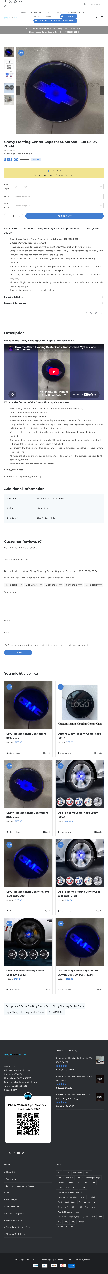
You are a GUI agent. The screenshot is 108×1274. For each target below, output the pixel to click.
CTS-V (82, 1187)
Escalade (92, 1197)
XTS (73, 1222)
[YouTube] (18, 1153)
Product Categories (15, 1213)
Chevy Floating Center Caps (68, 1006)
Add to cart (65, 216)
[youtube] (20, 1)
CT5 (93, 1182)
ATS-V (66, 1173)
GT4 (67, 1207)
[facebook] (5, 1)
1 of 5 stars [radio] (11, 584)
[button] (54, 297)
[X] (91, 313)
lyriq (93, 1207)
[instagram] (15, 1)
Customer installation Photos (20, 1186)
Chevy (15, 1012)
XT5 (59, 1222)
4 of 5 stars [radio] (71, 584)
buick (88, 1173)
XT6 (66, 1222)
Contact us (11, 1179)
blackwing (77, 1173)
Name (8, 620)
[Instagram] (14, 1153)
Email (8, 632)
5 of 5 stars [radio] (91, 584)
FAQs (8, 1193)
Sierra (85, 1217)
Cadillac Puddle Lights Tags (88, 1178)
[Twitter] (10, 1153)
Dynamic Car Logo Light (68, 1197)
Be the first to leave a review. (18, 153)
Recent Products (14, 1220)
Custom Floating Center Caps (70, 1192)
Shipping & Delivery (15, 1234)
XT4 (100, 1217)
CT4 (77, 1182)
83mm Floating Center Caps (35, 1006)
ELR (82, 1197)
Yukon (81, 1222)
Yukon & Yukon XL (65, 1227)
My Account (11, 1199)
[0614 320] (12, 17)
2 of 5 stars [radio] (32, 584)
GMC (60, 1207)
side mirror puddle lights (68, 1217)
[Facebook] (86, 313)
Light (74, 1207)
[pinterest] (5, 6)
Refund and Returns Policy (18, 1227)
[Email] (101, 313)
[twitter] (10, 1)
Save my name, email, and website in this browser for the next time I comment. (48, 645)
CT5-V (60, 1187)
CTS (74, 1187)
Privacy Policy (12, 1206)
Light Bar (84, 1207)
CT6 (68, 1187)
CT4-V (85, 1182)
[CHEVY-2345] (60, 90)
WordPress (88, 1260)
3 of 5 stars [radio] (51, 584)
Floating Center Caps (32, 1012)
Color (7, 196)
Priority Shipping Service (68, 1212)
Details (47, 753)
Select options (14, 753)
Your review (11, 592)
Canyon (61, 1182)
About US (10, 1172)
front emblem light (87, 1202)
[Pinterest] (96, 313)
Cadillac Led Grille (65, 1178)
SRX (93, 1217)
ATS (59, 1173)
